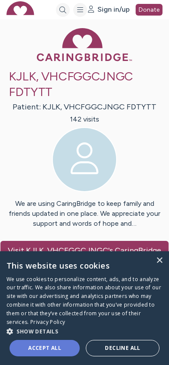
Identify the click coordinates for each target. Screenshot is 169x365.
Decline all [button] (122, 348)
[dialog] (84, 308)
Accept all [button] (44, 348)
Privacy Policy (47, 322)
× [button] (159, 260)
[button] (84, 331)
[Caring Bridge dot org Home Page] (84, 59)
